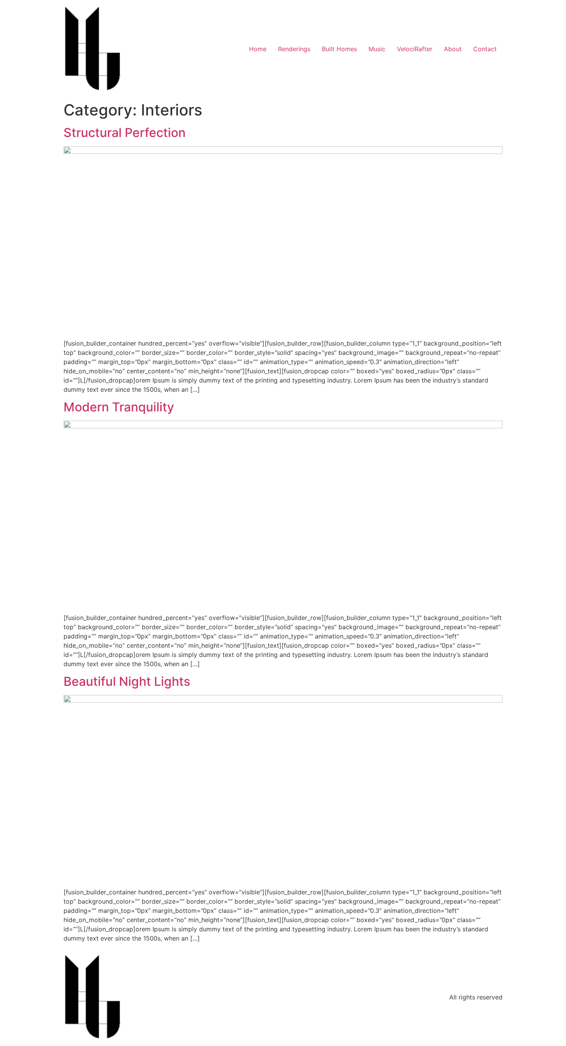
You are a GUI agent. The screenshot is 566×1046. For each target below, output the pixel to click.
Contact (485, 49)
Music (376, 49)
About (453, 49)
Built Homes (339, 49)
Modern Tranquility (119, 406)
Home (257, 49)
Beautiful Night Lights (127, 681)
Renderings (294, 49)
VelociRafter (414, 49)
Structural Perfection (125, 132)
